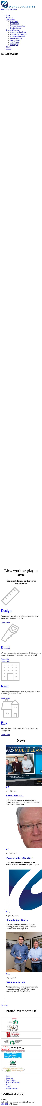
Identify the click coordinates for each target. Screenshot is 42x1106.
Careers (14, 9)
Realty (8, 1084)
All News (4, 1005)
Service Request (12, 1088)
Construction (10, 1080)
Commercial (5, 661)
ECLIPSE (4, 1104)
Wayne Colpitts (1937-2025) (19, 858)
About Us (9, 1078)
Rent (5, 686)
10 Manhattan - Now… (17, 920)
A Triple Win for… (15, 795)
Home (8, 1076)
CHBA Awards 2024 (15, 982)
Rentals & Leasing (12, 1082)
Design (6, 610)
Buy (4, 723)
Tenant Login (6, 9)
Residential (5, 659)
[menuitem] (8, 15)
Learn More (5, 622)
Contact (8, 1086)
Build (5, 647)
